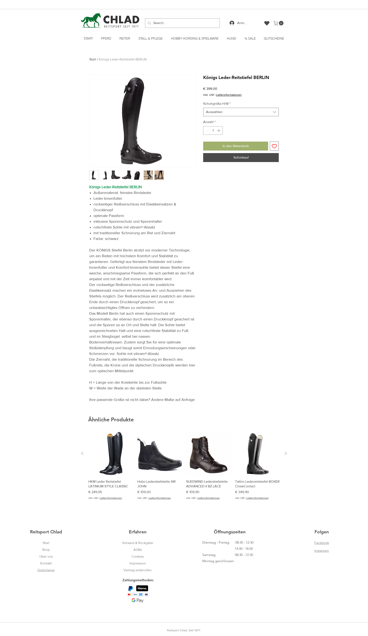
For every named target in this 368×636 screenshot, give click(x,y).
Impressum (137, 563)
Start (92, 59)
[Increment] (219, 130)
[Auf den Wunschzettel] (274, 146)
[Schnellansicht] (110, 453)
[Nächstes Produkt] (285, 453)
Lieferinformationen (229, 94)
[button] (279, 23)
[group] (184, 470)
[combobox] (241, 112)
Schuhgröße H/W (217, 103)
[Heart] (267, 23)
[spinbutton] (213, 130)
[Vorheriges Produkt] (82, 453)
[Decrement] (207, 130)
